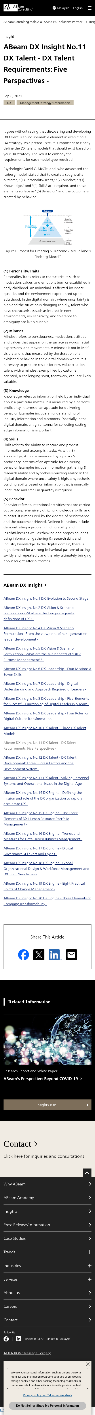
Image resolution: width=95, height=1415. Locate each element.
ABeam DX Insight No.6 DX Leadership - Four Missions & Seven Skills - (47, 671)
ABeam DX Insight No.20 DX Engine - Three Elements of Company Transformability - (47, 901)
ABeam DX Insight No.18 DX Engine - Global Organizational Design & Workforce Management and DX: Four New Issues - (46, 868)
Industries (12, 1265)
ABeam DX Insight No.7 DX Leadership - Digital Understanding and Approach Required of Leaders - (45, 686)
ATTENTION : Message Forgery (27, 1353)
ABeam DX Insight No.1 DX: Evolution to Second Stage (46, 598)
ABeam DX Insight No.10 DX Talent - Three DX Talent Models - (45, 731)
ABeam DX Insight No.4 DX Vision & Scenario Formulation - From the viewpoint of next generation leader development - (45, 633)
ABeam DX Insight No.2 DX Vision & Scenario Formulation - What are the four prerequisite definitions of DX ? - (39, 613)
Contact (17, 1144)
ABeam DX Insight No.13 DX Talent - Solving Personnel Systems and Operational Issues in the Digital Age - (46, 781)
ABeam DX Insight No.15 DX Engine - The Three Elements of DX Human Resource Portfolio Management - (41, 818)
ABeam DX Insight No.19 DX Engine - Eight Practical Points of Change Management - (44, 886)
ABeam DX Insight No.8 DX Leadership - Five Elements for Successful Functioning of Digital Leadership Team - (46, 701)
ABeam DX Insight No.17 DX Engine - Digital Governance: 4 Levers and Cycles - (38, 851)
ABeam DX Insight (23, 585)
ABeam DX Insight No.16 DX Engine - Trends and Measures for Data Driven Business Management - (43, 836)
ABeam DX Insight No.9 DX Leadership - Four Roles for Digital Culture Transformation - (46, 716)
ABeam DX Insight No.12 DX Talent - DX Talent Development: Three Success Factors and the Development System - (40, 763)
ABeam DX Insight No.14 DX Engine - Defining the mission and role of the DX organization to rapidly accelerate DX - (43, 798)
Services (10, 1279)
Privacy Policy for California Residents (47, 1395)
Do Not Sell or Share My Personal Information (47, 1405)
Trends (9, 1251)
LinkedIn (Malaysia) (59, 1338)
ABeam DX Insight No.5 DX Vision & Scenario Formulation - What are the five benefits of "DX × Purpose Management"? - (42, 654)
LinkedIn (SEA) (34, 1338)
